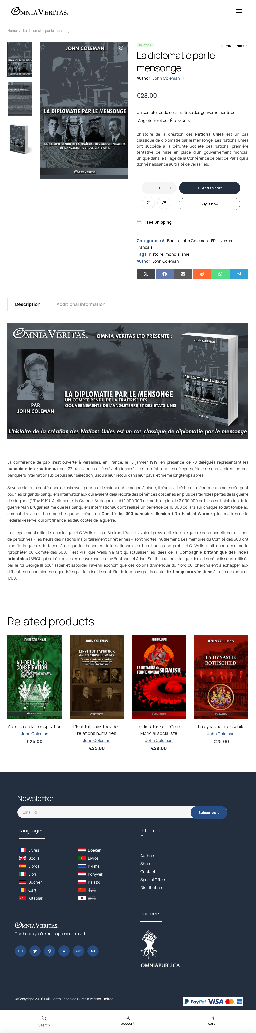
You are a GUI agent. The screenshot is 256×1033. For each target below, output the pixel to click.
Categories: (149, 240)
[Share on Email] (183, 274)
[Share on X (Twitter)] (146, 274)
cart (211, 1023)
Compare (164, 203)
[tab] (28, 304)
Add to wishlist (148, 203)
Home (12, 30)
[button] (122, 48)
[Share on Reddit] (202, 274)
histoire (156, 254)
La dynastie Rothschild (221, 726)
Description (27, 304)
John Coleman (166, 78)
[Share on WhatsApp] (220, 274)
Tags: (142, 254)
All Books (170, 240)
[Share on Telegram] (239, 274)
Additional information (81, 304)
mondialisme (178, 254)
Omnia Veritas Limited (96, 998)
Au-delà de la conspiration (35, 726)
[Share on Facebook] (165, 274)
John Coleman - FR (198, 240)
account (128, 1023)
